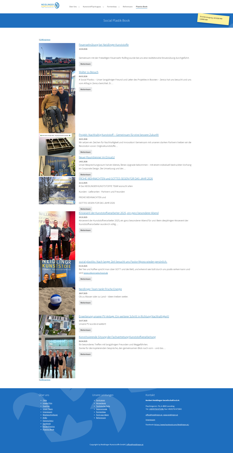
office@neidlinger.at (154, 415)
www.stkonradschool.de (96, 272)
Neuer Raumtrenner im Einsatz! (97, 157)
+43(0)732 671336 (156, 409)
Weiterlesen (85, 64)
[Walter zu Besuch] (57, 101)
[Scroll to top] (228, 448)
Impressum (47, 412)
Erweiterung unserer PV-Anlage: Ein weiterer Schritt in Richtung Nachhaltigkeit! (124, 316)
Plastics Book (48, 429)
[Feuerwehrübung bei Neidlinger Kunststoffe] (57, 56)
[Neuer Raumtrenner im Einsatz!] (57, 165)
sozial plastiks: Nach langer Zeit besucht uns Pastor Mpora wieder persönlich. (123, 262)
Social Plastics (49, 426)
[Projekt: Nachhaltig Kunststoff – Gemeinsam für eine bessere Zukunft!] (57, 144)
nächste (47, 39)
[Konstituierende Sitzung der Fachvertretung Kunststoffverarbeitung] (57, 356)
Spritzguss (100, 400)
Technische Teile (103, 406)
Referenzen (101, 418)
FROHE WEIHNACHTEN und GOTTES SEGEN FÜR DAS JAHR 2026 (116, 178)
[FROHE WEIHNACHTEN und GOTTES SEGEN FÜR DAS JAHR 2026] (57, 190)
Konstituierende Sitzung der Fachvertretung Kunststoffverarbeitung (117, 337)
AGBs (45, 418)
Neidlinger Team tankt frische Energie (100, 289)
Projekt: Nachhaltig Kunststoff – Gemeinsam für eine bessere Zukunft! (119, 135)
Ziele (45, 400)
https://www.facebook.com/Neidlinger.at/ (171, 424)
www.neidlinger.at (170, 415)
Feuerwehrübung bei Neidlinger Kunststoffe (104, 45)
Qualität (46, 406)
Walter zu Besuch (88, 72)
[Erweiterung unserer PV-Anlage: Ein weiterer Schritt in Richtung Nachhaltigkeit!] (57, 324)
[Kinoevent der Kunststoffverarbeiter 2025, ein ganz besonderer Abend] (57, 235)
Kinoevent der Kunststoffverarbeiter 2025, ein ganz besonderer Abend (119, 213)
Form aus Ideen (102, 415)
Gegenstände (101, 409)
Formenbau (101, 412)
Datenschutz (48, 420)
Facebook (47, 423)
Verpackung (101, 403)
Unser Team (48, 409)
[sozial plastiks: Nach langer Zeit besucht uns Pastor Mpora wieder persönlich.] (57, 273)
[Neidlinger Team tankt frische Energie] (57, 300)
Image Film (47, 403)
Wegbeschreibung (50, 415)
